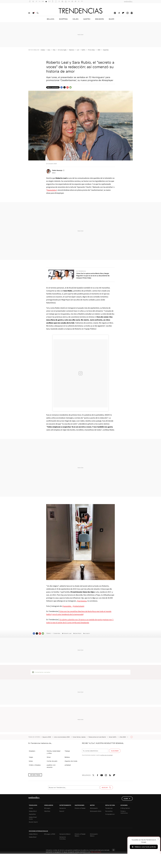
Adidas (43, 50)
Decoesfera (108, 811)
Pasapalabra (52, 190)
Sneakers (32, 751)
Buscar (37, 13)
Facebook (119, 13)
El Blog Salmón (125, 808)
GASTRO (86, 19)
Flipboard (123, 13)
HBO (99, 50)
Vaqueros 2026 (46, 737)
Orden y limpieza (35, 765)
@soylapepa (82, 601)
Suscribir (115, 751)
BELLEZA (50, 19)
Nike (54, 50)
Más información (96, 852)
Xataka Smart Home (33, 818)
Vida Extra (47, 811)
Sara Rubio (78, 633)
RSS (110, 774)
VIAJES (75, 19)
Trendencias (109, 808)
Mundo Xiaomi (33, 822)
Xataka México (33, 834)
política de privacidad (106, 755)
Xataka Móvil (33, 811)
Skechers (71, 50)
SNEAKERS (99, 19)
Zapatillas (106, 50)
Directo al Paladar (80, 808)
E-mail (70, 87)
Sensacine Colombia (62, 838)
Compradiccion (110, 814)
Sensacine (62, 808)
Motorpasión (94, 808)
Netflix (83, 50)
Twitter (64, 87)
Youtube (101, 774)
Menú (29, 13)
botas (31, 761)
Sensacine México (65, 834)
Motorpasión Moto (95, 811)
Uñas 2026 (123, 737)
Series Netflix (113, 737)
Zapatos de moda (71, 761)
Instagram (127, 13)
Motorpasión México (94, 835)
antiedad (68, 765)
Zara (49, 50)
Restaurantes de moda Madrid (97, 737)
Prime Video (91, 50)
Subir (126, 798)
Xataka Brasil (33, 837)
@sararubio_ (67, 606)
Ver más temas (35, 775)
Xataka (31, 808)
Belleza (67, 757)
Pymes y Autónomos (124, 812)
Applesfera (32, 814)
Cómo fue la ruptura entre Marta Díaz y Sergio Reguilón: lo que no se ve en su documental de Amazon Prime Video (92, 275)
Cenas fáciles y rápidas (79, 737)
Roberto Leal (67, 633)
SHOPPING (63, 19)
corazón (87, 633)
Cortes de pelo (52, 761)
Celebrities (56, 633)
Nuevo (33, 13)
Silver (49, 757)
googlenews (131, 13)
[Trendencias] (80, 10)
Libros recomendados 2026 (62, 737)
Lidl (78, 50)
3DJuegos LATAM (49, 834)
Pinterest (114, 13)
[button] (58, 170)
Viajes (31, 757)
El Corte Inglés (62, 50)
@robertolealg (78, 606)
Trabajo (67, 751)
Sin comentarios (54, 87)
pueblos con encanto (51, 766)
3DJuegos (47, 808)
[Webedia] (34, 798)
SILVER (111, 19)
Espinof (61, 811)
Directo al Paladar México (80, 835)
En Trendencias (81, 271)
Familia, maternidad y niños (53, 752)
